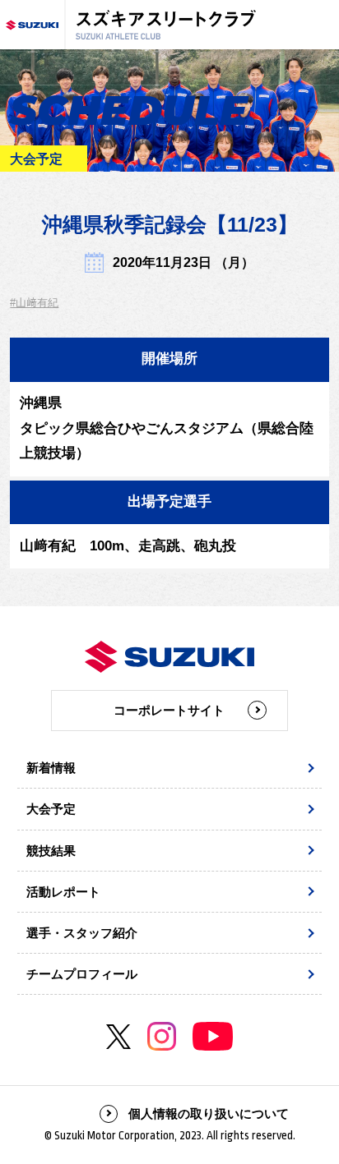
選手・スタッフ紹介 (81, 933)
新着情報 (51, 768)
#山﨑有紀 (34, 303)
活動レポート (63, 892)
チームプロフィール (81, 974)
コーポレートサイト (169, 710)
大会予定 (51, 809)
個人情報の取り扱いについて (208, 1113)
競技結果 (51, 851)
